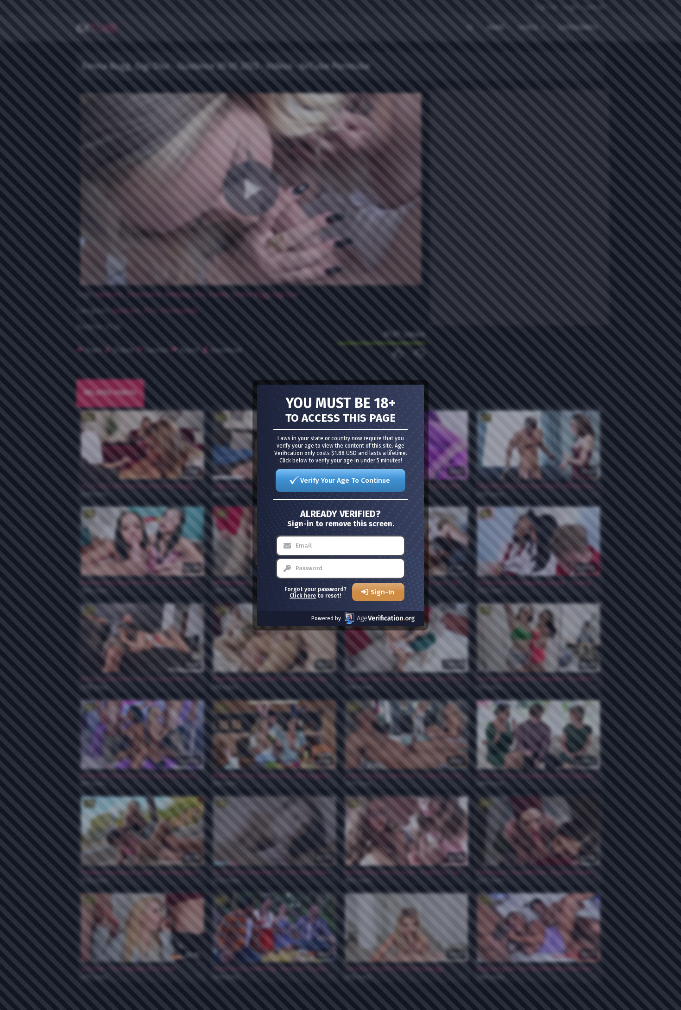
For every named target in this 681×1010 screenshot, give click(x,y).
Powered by (326, 618)
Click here (303, 595)
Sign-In (382, 592)
